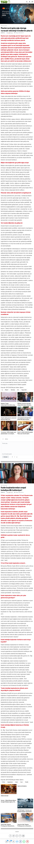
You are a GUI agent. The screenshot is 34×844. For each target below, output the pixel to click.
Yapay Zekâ (23, 389)
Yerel (21, 782)
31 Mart (3, 782)
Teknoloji (13, 389)
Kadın (16, 782)
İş (2, 389)
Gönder (5, 457)
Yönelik (26, 782)
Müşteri (6, 389)
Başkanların (10, 782)
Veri (18, 389)
